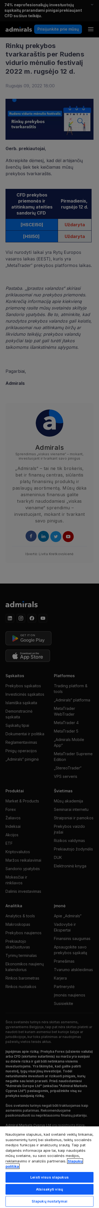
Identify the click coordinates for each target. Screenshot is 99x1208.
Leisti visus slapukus (49, 1177)
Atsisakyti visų (49, 1189)
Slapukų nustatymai (49, 1201)
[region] (49, 1167)
